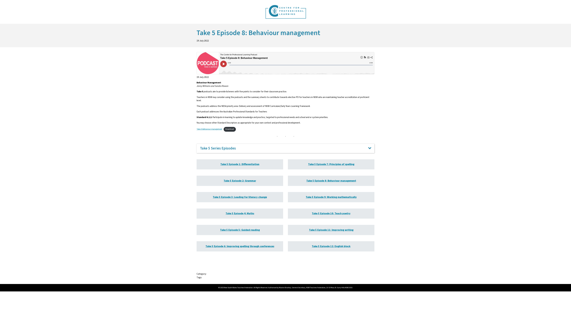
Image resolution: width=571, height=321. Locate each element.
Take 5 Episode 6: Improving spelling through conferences (240, 246)
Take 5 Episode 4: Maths (240, 213)
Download (229, 129)
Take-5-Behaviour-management (209, 129)
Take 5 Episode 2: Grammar (240, 181)
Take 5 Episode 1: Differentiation (239, 164)
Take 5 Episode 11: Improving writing (331, 230)
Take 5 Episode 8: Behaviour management (331, 181)
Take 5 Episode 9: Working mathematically (331, 197)
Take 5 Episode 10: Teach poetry (331, 213)
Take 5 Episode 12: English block (331, 246)
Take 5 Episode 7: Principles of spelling (331, 164)
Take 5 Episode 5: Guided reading (240, 230)
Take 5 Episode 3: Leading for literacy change (240, 197)
